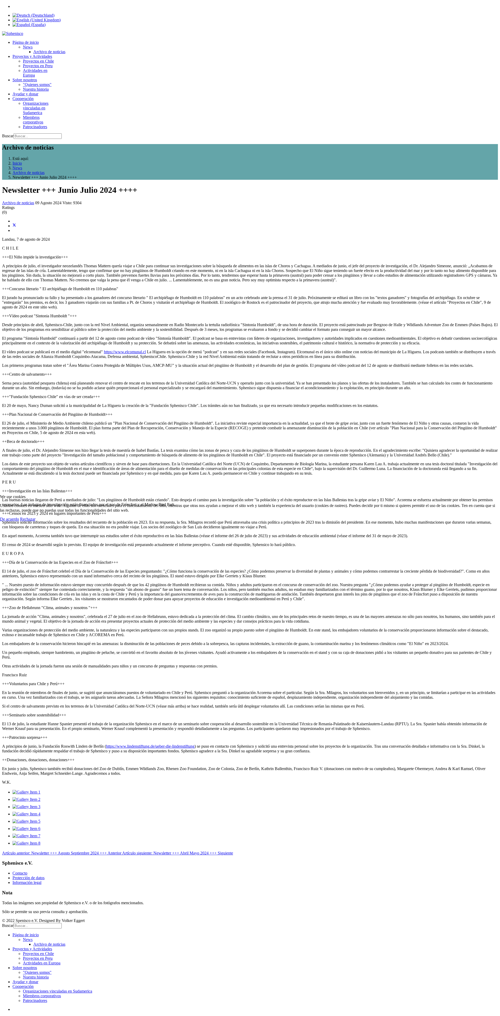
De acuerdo (9, 519)
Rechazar (27, 519)
